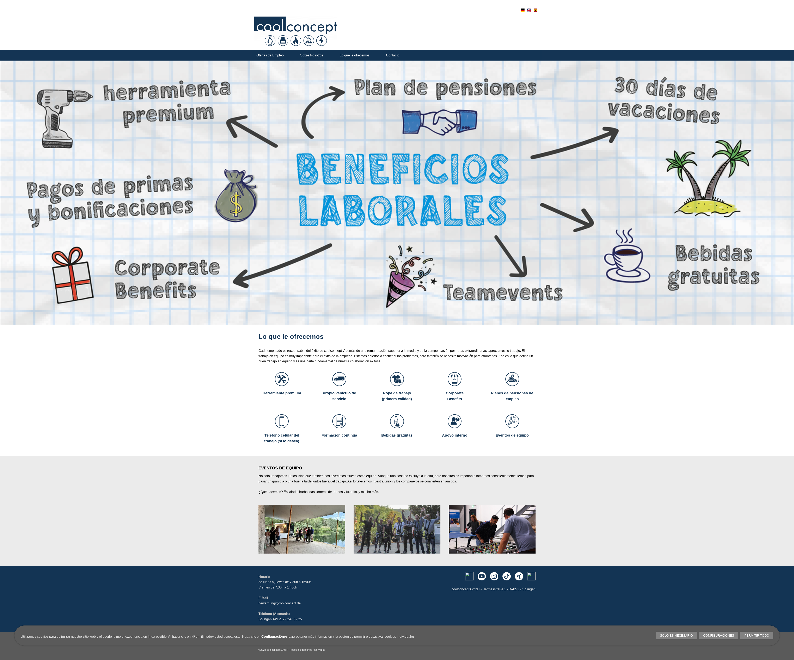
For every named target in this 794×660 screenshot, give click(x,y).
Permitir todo (756, 635)
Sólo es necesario (676, 635)
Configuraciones (718, 635)
